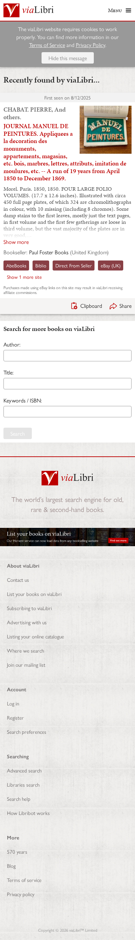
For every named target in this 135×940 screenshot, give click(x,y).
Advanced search (24, 770)
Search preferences (26, 731)
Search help (18, 798)
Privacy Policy (90, 45)
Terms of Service (47, 45)
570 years (17, 851)
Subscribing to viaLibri (29, 607)
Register (15, 717)
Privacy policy (20, 894)
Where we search (25, 650)
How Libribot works (28, 812)
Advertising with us (27, 622)
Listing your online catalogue (35, 636)
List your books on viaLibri (34, 593)
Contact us (18, 579)
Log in (13, 703)
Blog (11, 865)
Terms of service (24, 879)
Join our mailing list (26, 664)
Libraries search (23, 784)
